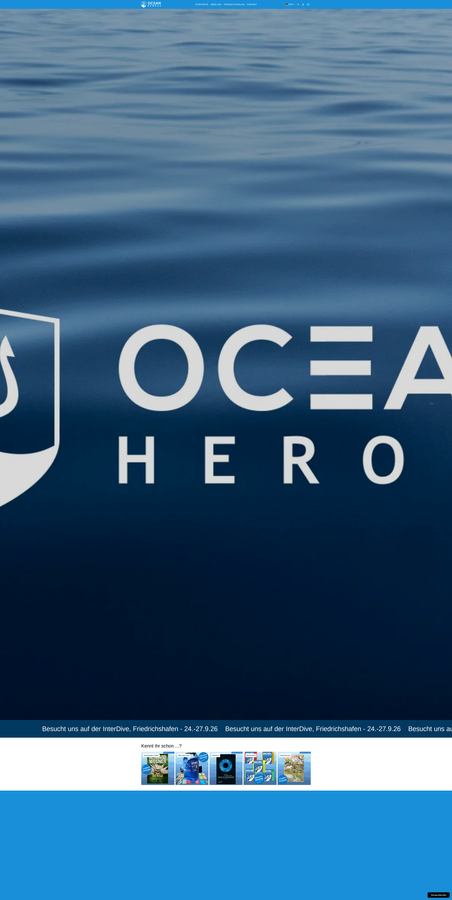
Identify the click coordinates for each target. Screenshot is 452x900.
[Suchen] (298, 4)
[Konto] (303, 4)
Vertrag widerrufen (438, 895)
